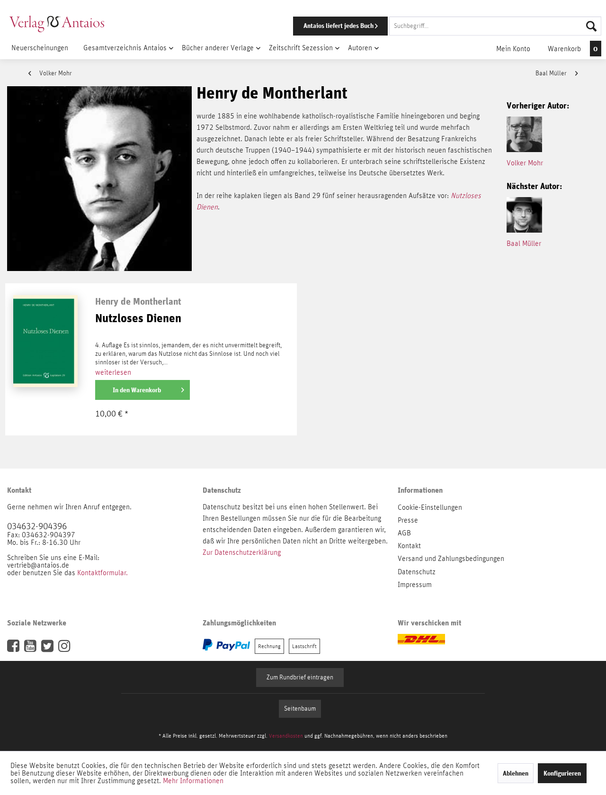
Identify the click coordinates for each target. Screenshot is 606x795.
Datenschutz (417, 572)
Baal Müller (551, 73)
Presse (408, 520)
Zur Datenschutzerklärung (242, 552)
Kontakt (409, 546)
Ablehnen (515, 773)
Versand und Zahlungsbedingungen (451, 558)
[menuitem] (434, 26)
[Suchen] (591, 26)
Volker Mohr (55, 73)
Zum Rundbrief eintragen (300, 677)
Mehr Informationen (193, 781)
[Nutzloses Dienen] (45, 371)
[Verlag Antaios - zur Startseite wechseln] (56, 24)
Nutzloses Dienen (138, 318)
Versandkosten (286, 736)
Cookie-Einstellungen (430, 507)
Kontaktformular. (102, 573)
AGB (404, 533)
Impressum (415, 584)
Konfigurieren (562, 773)
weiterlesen (113, 372)
